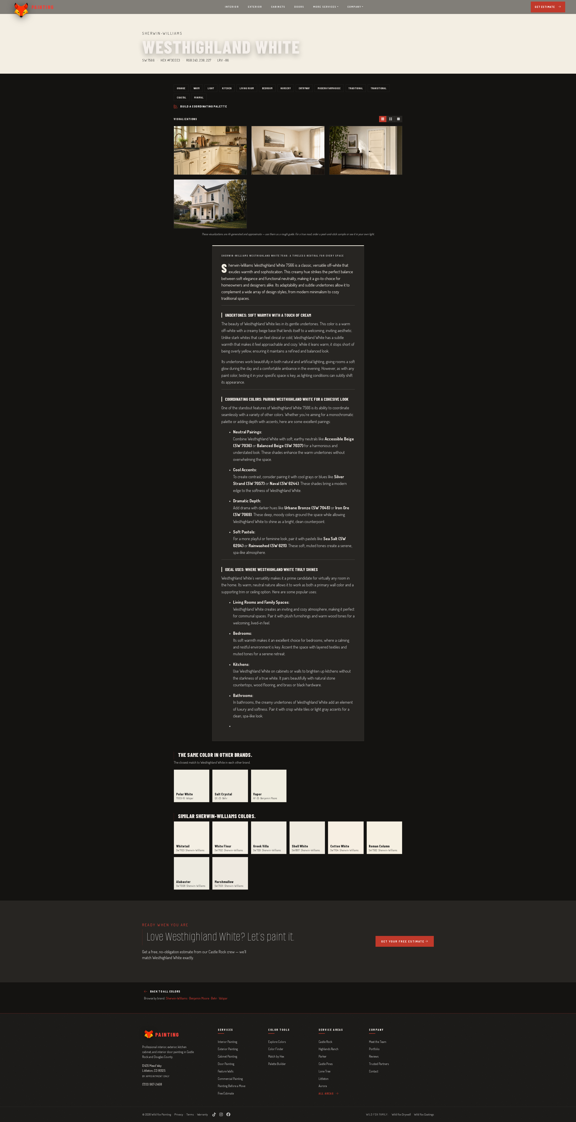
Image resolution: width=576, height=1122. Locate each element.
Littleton (323, 1079)
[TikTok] (214, 1114)
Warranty (202, 1114)
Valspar (223, 998)
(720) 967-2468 (152, 1084)
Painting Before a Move (231, 1086)
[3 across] (383, 119)
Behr (214, 998)
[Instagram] (221, 1114)
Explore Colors (277, 1042)
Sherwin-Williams (176, 998)
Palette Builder (277, 1064)
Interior (232, 6)
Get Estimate (545, 7)
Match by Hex (276, 1056)
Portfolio (374, 1049)
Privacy (178, 1114)
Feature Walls (225, 1071)
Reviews (373, 1056)
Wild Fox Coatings (424, 1114)
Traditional (356, 88)
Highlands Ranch (328, 1049)
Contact (373, 1071)
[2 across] (390, 119)
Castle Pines (326, 1064)
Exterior (255, 6)
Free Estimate (226, 1093)
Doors (299, 6)
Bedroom (267, 88)
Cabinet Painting (227, 1056)
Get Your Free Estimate (402, 941)
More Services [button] (324, 6)
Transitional (379, 88)
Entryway (304, 88)
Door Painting (226, 1064)
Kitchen (227, 88)
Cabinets (278, 6)
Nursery (286, 88)
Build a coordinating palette (203, 106)
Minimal (198, 97)
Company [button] (354, 6)
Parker (322, 1056)
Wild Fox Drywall (401, 1114)
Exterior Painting (228, 1049)
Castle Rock (325, 1042)
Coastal (181, 97)
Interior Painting (227, 1042)
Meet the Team (377, 1042)
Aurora (323, 1086)
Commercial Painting (230, 1079)
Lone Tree (324, 1071)
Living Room (247, 88)
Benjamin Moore (199, 998)
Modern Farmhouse (329, 88)
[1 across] (398, 119)
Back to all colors (165, 991)
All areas (327, 1093)
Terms (190, 1114)
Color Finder (275, 1049)
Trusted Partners (379, 1064)
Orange (181, 88)
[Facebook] (228, 1114)
